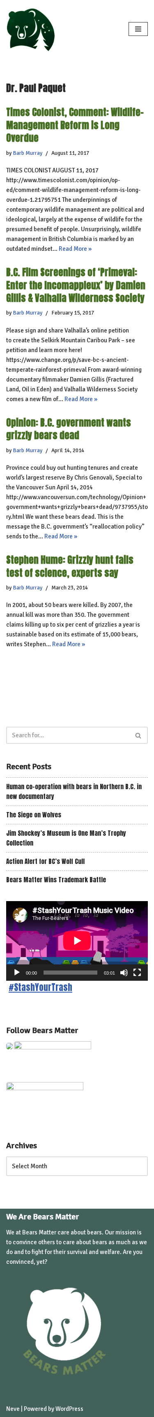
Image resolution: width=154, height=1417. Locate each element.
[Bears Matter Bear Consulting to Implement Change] (33, 29)
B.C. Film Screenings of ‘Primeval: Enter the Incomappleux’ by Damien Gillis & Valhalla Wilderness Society (75, 285)
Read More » (75, 248)
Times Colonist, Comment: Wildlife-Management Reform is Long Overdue (75, 125)
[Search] (138, 735)
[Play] (17, 972)
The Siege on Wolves (33, 814)
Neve (13, 1409)
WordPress (69, 1409)
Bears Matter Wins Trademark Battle (56, 879)
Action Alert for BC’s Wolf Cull (45, 861)
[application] (77, 940)
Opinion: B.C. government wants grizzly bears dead (68, 429)
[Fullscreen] (137, 972)
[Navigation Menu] (138, 29)
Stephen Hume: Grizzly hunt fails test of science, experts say (69, 566)
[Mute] (124, 972)
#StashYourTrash (40, 987)
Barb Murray (27, 153)
